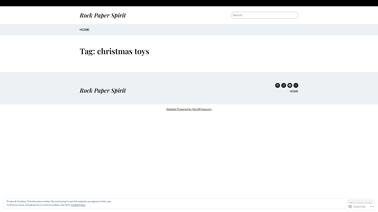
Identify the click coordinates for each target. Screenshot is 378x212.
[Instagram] (283, 85)
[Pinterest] (277, 85)
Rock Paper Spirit (103, 15)
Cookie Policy (78, 204)
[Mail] (296, 85)
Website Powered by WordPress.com (188, 109)
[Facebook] (289, 85)
